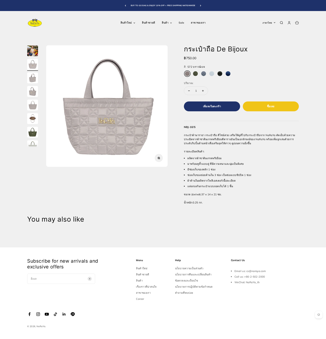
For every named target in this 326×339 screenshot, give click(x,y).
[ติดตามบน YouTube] (46, 314)
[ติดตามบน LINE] (72, 314)
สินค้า (165, 22)
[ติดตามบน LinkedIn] (64, 314)
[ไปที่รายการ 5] (32, 105)
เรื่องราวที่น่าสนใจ (146, 286)
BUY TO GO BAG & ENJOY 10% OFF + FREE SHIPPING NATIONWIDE (163, 5)
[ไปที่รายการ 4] (32, 92)
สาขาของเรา (198, 22)
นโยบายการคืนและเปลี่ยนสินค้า (193, 274)
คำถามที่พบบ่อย (184, 292)
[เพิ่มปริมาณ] (203, 91)
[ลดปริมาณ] (189, 91)
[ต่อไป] (200, 5)
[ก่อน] (125, 5)
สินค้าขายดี (148, 22)
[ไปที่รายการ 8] (32, 146)
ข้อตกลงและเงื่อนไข (186, 280)
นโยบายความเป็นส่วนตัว (189, 268)
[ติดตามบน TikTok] (55, 314)
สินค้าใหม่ (126, 22)
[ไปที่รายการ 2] (32, 65)
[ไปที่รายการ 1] (32, 51)
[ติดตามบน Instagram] (38, 314)
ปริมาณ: (188, 83)
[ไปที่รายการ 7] (32, 133)
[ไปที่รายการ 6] (32, 119)
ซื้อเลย (271, 106)
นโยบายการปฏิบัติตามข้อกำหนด (194, 286)
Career (140, 298)
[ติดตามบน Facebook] (29, 314)
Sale (181, 22)
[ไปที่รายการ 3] (32, 78)
